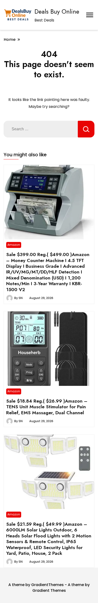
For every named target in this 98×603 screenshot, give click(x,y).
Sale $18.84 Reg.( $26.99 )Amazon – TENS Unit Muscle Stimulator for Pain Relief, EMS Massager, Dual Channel (46, 407)
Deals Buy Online (56, 11)
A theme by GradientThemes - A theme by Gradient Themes (49, 587)
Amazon (13, 245)
